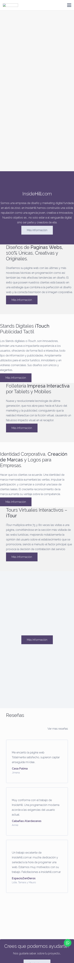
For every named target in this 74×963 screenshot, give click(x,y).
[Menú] (69, 5)
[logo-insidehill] (10, 5)
